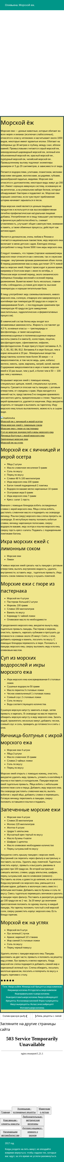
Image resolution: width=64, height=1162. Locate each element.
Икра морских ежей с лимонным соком (21, 425)
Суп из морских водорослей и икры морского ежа (27, 432)
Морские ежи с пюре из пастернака (19, 428)
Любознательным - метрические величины (33, 1120)
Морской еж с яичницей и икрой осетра (22, 421)
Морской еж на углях (12, 442)
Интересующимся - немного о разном (32, 1132)
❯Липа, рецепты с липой (48, 1016)
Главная (5, 1112)
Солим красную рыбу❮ (15, 1016)
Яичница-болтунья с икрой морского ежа (22, 435)
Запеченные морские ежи (14, 439)
